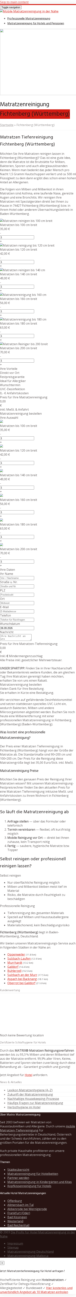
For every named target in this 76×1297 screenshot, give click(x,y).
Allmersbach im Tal (20, 1205)
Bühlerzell (14, 971)
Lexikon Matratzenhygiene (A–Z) (30, 1090)
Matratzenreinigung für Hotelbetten (32, 1174)
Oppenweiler (16, 954)
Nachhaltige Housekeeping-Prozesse (33, 1099)
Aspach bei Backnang (22, 979)
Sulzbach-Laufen (19, 958)
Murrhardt (14, 963)
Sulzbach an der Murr (22, 975)
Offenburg (14, 1201)
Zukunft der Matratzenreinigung (30, 1094)
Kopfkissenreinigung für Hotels (29, 1186)
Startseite (6, 125)
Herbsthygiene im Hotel (23, 1107)
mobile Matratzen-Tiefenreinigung (37, 1128)
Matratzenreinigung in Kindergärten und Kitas (39, 1182)
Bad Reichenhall (18, 1225)
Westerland (15, 1221)
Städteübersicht (18, 1170)
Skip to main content (14, 2)
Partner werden (18, 1178)
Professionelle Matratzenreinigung (28, 18)
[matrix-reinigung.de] (29, 11)
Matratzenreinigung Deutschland (30, 1252)
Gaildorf (12, 967)
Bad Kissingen (17, 1217)
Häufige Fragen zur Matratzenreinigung (35, 1103)
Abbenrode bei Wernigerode (27, 1209)
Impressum (15, 1243)
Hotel (28, 1075)
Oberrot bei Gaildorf (21, 983)
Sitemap (13, 1247)
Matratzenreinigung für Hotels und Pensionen (35, 23)
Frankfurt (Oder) (18, 1213)
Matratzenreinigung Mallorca (27, 1256)
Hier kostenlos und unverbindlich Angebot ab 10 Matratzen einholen (36, 1290)
